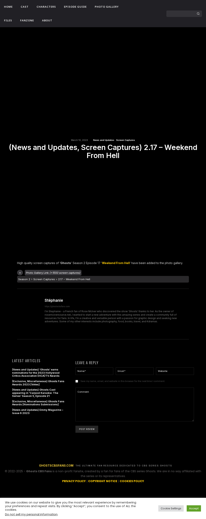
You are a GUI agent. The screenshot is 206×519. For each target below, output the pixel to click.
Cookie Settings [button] (171, 508)
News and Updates (103, 140)
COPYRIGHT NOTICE (102, 481)
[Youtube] (151, 17)
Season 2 (24, 279)
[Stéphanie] (29, 314)
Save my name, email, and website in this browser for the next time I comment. (122, 381)
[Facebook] (144, 10)
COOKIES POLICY (132, 481)
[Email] (103, 167)
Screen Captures (125, 140)
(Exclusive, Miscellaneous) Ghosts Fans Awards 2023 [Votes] (38, 383)
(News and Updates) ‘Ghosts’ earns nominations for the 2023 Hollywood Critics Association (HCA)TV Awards (36, 372)
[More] (121, 167)
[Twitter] (144, 17)
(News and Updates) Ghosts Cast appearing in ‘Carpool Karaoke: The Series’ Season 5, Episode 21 (35, 392)
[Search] (198, 13)
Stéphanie (54, 300)
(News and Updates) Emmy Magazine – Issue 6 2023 (37, 411)
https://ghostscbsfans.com (57, 306)
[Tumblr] (112, 167)
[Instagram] (151, 10)
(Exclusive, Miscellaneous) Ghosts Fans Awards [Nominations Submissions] (38, 403)
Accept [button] (194, 508)
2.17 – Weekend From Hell (74, 279)
